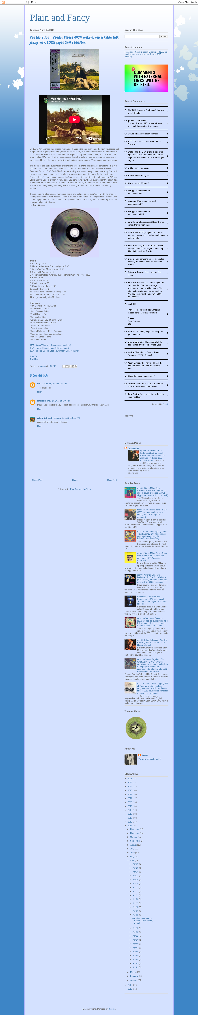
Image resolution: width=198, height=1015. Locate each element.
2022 (130, 794)
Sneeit (165, 404)
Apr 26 (136, 880)
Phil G (40, 383)
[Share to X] (69, 366)
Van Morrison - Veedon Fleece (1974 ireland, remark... (142, 920)
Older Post (112, 480)
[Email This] (64, 366)
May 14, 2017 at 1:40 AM (58, 401)
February (134, 976)
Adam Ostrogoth (45, 418)
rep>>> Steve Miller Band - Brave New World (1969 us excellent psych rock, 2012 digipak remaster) (152, 557)
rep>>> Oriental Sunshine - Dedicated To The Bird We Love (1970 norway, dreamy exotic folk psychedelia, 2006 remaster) (152, 578)
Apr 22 (136, 891)
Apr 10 (136, 940)
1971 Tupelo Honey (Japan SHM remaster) (49, 348)
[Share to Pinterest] (75, 366)
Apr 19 (136, 903)
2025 (130, 782)
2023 (130, 790)
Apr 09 (136, 944)
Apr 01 (136, 967)
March (133, 972)
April (132, 860)
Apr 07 (136, 948)
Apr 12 (136, 932)
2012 (130, 989)
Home (74, 480)
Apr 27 (136, 876)
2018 (130, 810)
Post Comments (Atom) (80, 489)
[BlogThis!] (67, 366)
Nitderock (41, 401)
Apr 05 (136, 955)
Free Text (34, 356)
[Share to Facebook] (72, 366)
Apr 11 (136, 936)
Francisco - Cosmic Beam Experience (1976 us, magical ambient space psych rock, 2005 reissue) (146, 54)
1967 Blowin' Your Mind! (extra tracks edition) (50, 345)
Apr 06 (136, 951)
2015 (130, 822)
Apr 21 (136, 895)
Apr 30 (136, 864)
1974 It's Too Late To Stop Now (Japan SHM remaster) (54, 351)
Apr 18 (136, 907)
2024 (130, 786)
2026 (130, 778)
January (134, 980)
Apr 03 (136, 963)
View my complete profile (149, 759)
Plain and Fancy (60, 17)
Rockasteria (133, 448)
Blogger (111, 1009)
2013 (130, 985)
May (132, 856)
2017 (130, 814)
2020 (130, 802)
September (135, 841)
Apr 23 (136, 887)
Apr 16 (136, 911)
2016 (130, 818)
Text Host (34, 359)
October (134, 837)
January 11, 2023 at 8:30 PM (67, 418)
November (135, 833)
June (132, 852)
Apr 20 (136, 899)
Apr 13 (136, 928)
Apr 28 (136, 872)
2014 (130, 826)
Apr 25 (136, 883)
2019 (130, 806)
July (132, 849)
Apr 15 (136, 915)
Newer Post (37, 480)
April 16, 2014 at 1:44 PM (55, 383)
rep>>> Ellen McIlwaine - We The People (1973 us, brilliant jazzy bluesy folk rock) (152, 642)
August (133, 845)
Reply (39, 392)
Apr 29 (136, 868)
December (135, 829)
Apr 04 (136, 959)
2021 (130, 798)
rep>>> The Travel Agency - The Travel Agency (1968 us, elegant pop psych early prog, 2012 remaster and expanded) (151, 535)
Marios (145, 755)
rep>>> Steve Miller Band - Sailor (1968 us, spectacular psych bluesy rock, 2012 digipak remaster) (152, 513)
